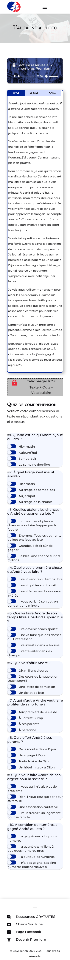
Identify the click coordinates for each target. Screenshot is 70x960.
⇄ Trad (34, 93)
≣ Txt (16, 93)
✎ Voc (52, 93)
